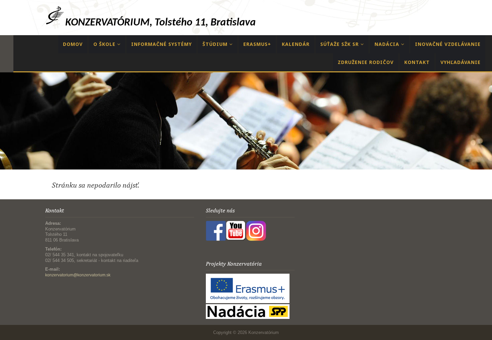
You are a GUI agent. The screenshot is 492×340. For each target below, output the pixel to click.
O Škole (105, 44)
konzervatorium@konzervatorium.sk (77, 275)
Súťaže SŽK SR (340, 44)
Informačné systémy (161, 44)
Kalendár (296, 44)
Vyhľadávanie (460, 62)
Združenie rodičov (366, 62)
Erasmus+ (257, 44)
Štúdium (215, 44)
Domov (73, 44)
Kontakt (417, 62)
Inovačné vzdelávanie (448, 44)
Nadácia (388, 44)
